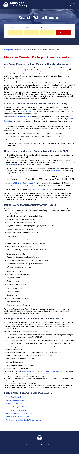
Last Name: (28, 28)
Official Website (11, 164)
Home (28, 445)
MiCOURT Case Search (28, 112)
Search (63, 32)
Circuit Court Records (13, 397)
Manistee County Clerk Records (17, 417)
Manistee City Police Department (17, 410)
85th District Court (21, 177)
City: (41, 28)
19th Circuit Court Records (24, 183)
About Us (38, 445)
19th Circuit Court (28, 372)
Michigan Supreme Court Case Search (20, 413)
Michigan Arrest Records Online (15, 50)
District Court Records (14, 404)
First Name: (12, 28)
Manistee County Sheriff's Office (19, 117)
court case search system (37, 189)
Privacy (50, 445)
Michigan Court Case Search (16, 400)
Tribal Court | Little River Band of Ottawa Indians (23, 420)
